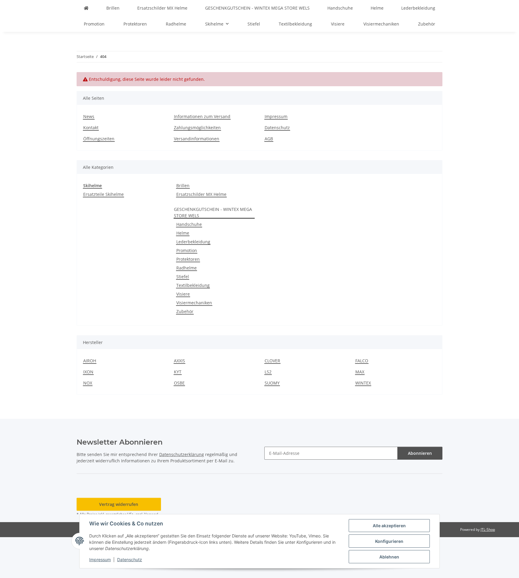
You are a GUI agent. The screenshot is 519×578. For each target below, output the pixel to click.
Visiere (183, 294)
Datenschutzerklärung (181, 454)
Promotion (186, 250)
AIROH (89, 361)
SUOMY (272, 383)
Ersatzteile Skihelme (103, 194)
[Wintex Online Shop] (86, 8)
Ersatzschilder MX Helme (201, 194)
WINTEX (363, 383)
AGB (269, 138)
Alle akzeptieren (389, 525)
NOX (87, 383)
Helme (182, 233)
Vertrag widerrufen (118, 504)
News (88, 116)
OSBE (179, 383)
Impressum (100, 559)
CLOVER (272, 361)
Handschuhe (189, 224)
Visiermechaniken (194, 303)
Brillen (183, 185)
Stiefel (182, 276)
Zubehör (184, 311)
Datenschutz (129, 559)
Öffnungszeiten (98, 138)
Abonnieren (420, 453)
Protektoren (188, 259)
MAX (359, 372)
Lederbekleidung (193, 242)
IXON (88, 372)
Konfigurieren (389, 541)
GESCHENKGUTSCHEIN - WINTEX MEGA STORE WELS (213, 212)
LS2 (268, 372)
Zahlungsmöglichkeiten (197, 127)
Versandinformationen (196, 138)
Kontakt (91, 127)
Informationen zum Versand (202, 116)
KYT (177, 372)
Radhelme (186, 268)
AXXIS (179, 361)
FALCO (361, 361)
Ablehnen (389, 556)
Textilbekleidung (193, 285)
